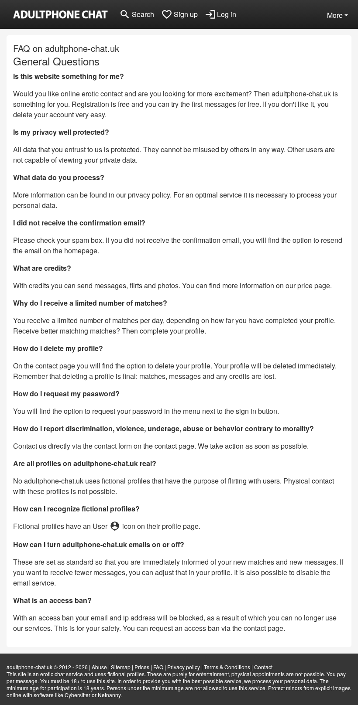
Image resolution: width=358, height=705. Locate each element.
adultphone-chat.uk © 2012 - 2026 (47, 667)
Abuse (99, 667)
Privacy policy (183, 667)
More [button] (335, 15)
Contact (263, 667)
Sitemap (121, 667)
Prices (141, 667)
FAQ (158, 667)
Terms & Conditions (227, 667)
